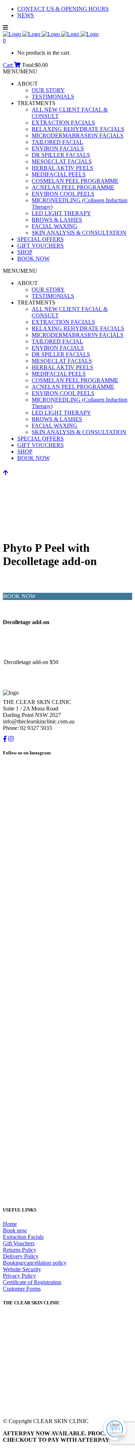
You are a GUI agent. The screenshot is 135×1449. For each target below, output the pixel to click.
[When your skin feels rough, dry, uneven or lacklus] (67, 1148)
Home (10, 1224)
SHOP (24, 252)
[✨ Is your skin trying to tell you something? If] (67, 1053)
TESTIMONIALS (53, 97)
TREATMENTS (36, 103)
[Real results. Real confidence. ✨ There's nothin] (67, 955)
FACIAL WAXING (54, 226)
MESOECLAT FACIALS (62, 161)
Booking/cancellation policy (35, 1263)
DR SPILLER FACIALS (61, 155)
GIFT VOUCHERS (40, 246)
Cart (8, 65)
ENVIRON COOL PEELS (63, 194)
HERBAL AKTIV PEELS (62, 168)
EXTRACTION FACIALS (63, 122)
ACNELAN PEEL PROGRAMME (73, 187)
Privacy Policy (19, 1276)
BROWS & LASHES (57, 220)
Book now (15, 1230)
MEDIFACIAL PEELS (59, 174)
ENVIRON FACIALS (58, 148)
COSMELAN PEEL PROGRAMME (75, 181)
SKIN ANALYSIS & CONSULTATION (79, 233)
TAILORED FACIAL (57, 142)
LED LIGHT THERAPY (61, 213)
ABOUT (27, 84)
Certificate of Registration (32, 1282)
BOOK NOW (33, 259)
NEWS (25, 15)
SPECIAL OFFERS (40, 239)
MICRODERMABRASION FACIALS (77, 135)
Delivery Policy (21, 1256)
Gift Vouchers (19, 1243)
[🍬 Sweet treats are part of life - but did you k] (67, 843)
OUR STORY (48, 90)
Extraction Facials (23, 1237)
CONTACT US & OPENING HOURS (63, 9)
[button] (20, 71)
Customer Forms (22, 1289)
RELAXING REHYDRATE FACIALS (78, 129)
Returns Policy (19, 1250)
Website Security (22, 1269)
